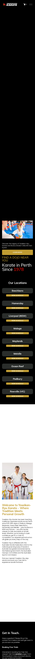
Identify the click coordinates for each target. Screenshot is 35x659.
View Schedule (17, 295)
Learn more (17, 252)
